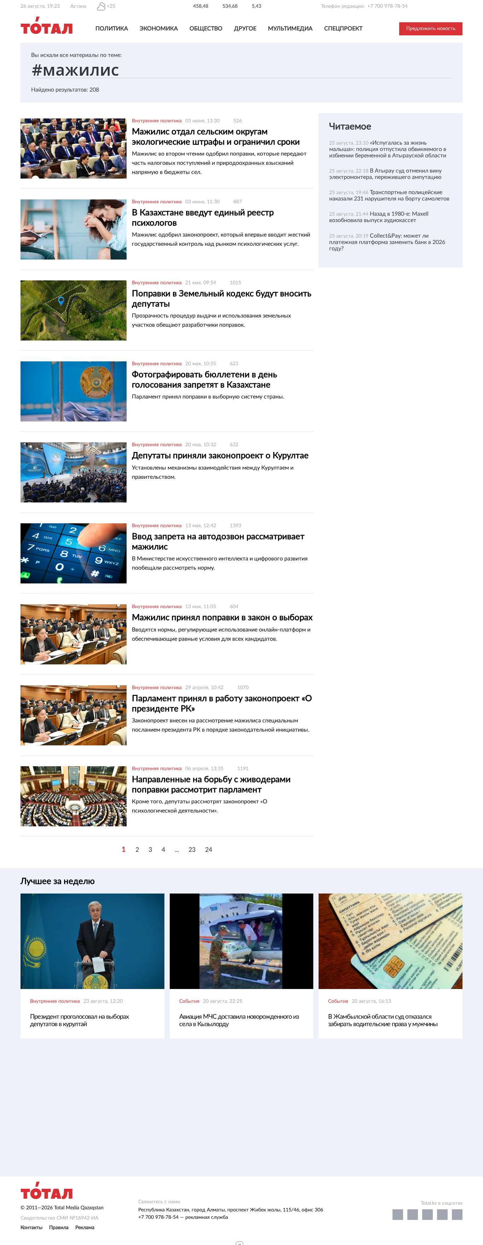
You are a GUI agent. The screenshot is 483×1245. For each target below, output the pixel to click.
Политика (111, 28)
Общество (206, 28)
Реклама (84, 1227)
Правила (59, 1227)
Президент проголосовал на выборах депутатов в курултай (79, 1021)
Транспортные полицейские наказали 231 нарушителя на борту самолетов (389, 196)
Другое (245, 28)
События (189, 1001)
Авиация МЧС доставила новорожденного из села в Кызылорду (239, 1021)
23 (192, 850)
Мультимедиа (290, 28)
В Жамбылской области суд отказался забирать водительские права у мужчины (382, 1021)
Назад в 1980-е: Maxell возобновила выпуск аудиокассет (379, 217)
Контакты (31, 1227)
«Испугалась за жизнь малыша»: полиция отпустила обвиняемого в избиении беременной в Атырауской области (387, 149)
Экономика (159, 28)
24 (208, 850)
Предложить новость (430, 28)
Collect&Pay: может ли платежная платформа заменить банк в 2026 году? (387, 242)
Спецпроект (343, 28)
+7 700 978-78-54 (387, 6)
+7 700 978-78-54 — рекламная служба (183, 1217)
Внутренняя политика (157, 120)
